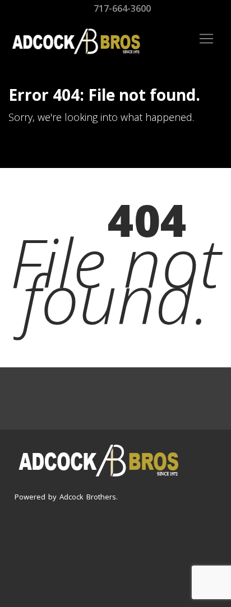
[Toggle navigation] (206, 38)
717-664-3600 (121, 8)
